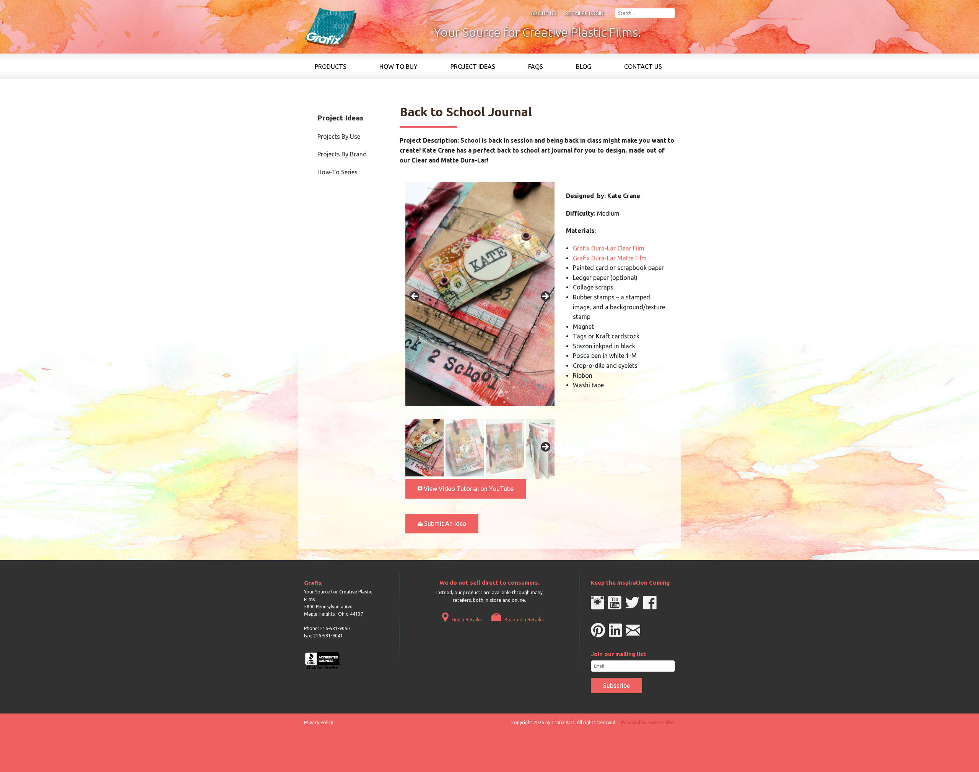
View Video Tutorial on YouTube (468, 488)
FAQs (535, 66)
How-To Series (337, 172)
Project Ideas (472, 66)
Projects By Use (338, 136)
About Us (543, 13)
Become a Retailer (524, 619)
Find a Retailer (466, 619)
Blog (583, 66)
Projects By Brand (342, 154)
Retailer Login (584, 13)
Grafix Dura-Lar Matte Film (610, 258)
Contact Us (643, 66)
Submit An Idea (444, 523)
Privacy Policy (318, 722)
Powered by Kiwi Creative (648, 722)
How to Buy (398, 66)
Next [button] (545, 447)
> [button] (545, 296)
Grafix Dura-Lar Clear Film (608, 248)
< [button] (415, 296)
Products (330, 66)
